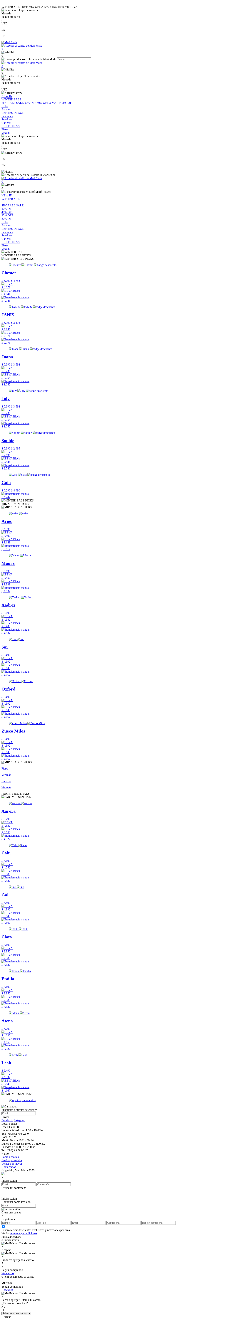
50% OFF (30, 102)
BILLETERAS (10, 242)
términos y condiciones (23, 1233)
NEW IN (6, 195)
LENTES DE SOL (12, 228)
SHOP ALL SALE (12, 102)
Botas (4, 222)
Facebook (7, 1120)
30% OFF (55, 102)
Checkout (7, 1290)
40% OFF (43, 102)
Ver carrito (7, 1273)
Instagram (19, 1120)
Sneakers (6, 235)
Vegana (5, 248)
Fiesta (4, 245)
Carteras (6, 238)
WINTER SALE (11, 198)
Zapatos (6, 225)
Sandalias (7, 232)
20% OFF (67, 102)
